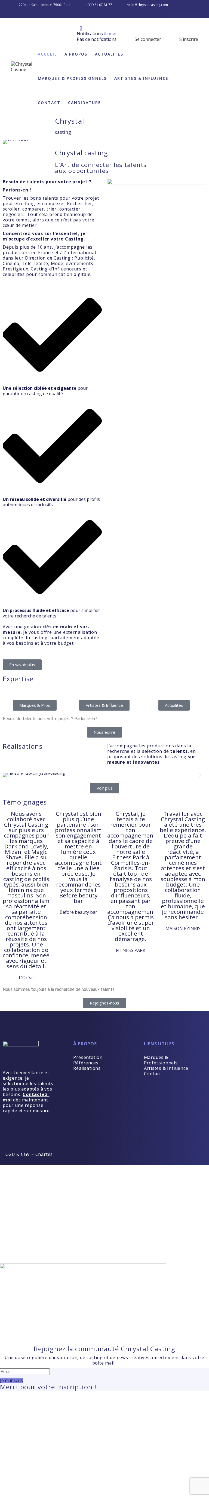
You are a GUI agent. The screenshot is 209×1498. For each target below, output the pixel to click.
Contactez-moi (26, 1097)
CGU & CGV (17, 1154)
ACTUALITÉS (109, 54)
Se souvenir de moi (23, 1258)
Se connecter (147, 39)
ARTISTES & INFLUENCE (141, 78)
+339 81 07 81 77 (99, 4)
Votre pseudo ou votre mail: (33, 1205)
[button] (8, 775)
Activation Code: (21, 1478)
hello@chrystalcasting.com (147, 4)
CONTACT (49, 102)
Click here (189, 1442)
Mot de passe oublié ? (27, 1244)
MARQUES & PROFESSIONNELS (72, 78)
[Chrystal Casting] (22, 66)
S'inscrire (188, 39)
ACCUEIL (47, 54)
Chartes (44, 1154)
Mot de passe (17, 1221)
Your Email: (15, 1461)
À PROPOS (75, 54)
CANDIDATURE (84, 102)
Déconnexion (138, 1179)
